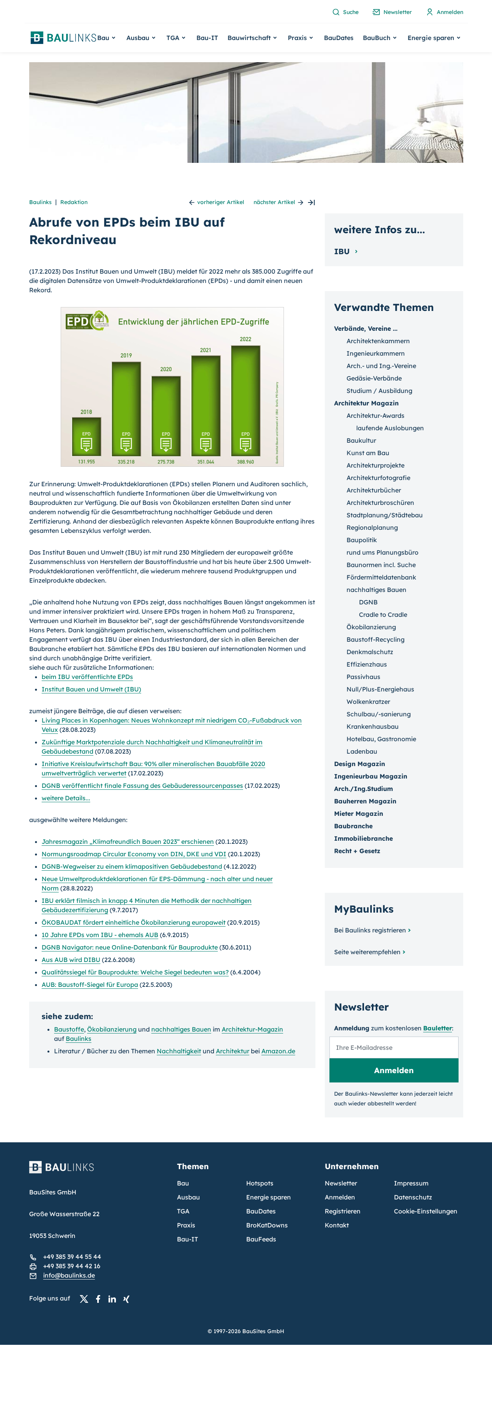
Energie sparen (268, 1197)
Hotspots (259, 1183)
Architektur (232, 1051)
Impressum (411, 1183)
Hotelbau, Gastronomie (381, 739)
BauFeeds (261, 1239)
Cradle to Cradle (383, 614)
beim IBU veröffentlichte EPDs (87, 677)
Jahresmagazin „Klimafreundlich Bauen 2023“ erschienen (128, 841)
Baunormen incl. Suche (381, 565)
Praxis (186, 1225)
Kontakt (337, 1225)
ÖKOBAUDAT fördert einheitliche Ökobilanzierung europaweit (134, 922)
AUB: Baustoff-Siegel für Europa (90, 984)
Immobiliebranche (363, 838)
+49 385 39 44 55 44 (72, 1256)
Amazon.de (278, 1051)
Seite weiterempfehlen (367, 952)
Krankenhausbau (373, 726)
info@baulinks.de (69, 1275)
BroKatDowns (267, 1225)
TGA (183, 1211)
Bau (183, 1183)
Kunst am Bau (368, 453)
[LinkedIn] (114, 1299)
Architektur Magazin (366, 403)
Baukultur (361, 440)
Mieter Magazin (358, 813)
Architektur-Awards (375, 415)
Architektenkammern (378, 341)
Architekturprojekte (375, 465)
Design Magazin (359, 764)
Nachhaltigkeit (179, 1051)
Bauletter (437, 1028)
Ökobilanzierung (112, 1029)
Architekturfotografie (378, 478)
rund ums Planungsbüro (382, 552)
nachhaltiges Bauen (181, 1029)
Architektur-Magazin (252, 1029)
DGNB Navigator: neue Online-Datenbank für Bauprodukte (130, 947)
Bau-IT (207, 38)
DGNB (368, 602)
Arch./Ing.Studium (363, 789)
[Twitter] (86, 1299)
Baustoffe (69, 1029)
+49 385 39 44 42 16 (71, 1266)
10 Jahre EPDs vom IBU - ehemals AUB (100, 935)
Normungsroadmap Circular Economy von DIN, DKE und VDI (134, 854)
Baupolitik (362, 540)
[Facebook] (100, 1299)
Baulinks (40, 202)
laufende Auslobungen (390, 428)
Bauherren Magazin (365, 801)
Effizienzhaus (367, 664)
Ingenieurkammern (376, 353)
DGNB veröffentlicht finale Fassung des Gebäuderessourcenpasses (142, 785)
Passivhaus (363, 677)
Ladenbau (362, 751)
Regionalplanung (372, 527)
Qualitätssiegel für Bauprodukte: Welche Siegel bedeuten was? (135, 972)
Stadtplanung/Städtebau (385, 515)
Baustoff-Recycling (375, 639)
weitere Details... (66, 798)
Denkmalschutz (370, 652)
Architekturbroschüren (380, 502)
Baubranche (353, 826)
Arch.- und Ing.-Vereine (381, 366)
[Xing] (128, 1299)
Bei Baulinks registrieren (370, 930)
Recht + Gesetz (357, 851)
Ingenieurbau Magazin (370, 776)
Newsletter (341, 1183)
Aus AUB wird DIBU (71, 960)
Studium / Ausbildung (379, 391)
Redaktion (74, 202)
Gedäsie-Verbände (374, 378)
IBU (343, 251)
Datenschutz (413, 1197)
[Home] (98, 1172)
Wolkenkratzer (368, 701)
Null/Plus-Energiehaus (380, 689)
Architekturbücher (374, 490)
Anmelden (340, 1197)
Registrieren (343, 1211)
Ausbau (188, 1197)
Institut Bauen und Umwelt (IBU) (91, 689)
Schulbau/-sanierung (379, 714)
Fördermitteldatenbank (381, 577)
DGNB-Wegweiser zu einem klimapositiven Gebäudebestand (132, 866)
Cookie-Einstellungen (425, 1211)
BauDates (339, 38)
